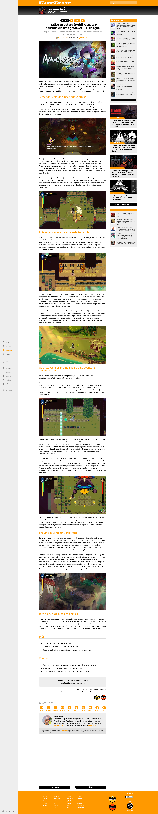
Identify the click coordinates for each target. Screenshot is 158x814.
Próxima (90, 787)
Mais (104, 710)
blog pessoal (58, 725)
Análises (45, 799)
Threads (83, 710)
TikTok (69, 710)
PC (72, 20)
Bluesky (90, 710)
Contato (79, 801)
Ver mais (123, 100)
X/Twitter (55, 710)
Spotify (76, 710)
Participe (80, 799)
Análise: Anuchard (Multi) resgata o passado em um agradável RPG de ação (73, 26)
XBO (83, 20)
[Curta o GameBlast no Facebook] (3, 811)
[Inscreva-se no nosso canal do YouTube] (12, 811)
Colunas (45, 805)
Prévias (45, 801)
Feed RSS (69, 805)
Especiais (46, 796)
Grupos (97, 710)
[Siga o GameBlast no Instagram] (6, 811)
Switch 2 (56, 801)
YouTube (62, 710)
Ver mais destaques (122, 204)
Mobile (56, 805)
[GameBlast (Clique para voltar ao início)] (55, 3)
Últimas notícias (117, 20)
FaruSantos (92, 725)
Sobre (79, 796)
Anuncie (79, 803)
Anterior (55, 787)
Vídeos (45, 803)
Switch (77, 20)
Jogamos (65, 20)
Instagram (48, 710)
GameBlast (64, 730)
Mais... (55, 807)
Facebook (41, 710)
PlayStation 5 (57, 796)
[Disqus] (72, 760)
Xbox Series (57, 799)
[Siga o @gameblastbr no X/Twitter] (9, 811)
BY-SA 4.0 (88, 732)
